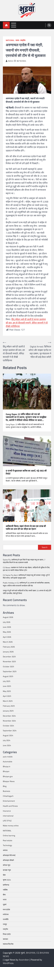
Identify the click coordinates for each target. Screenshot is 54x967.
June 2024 (7, 745)
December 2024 (9, 715)
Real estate (7, 840)
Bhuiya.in (6, 766)
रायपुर (5, 924)
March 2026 (8, 641)
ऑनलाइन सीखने (8, 860)
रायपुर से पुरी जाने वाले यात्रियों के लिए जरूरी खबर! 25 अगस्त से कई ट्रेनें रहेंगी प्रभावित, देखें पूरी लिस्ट (27, 592)
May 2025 (7, 691)
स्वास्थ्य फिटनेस (8, 943)
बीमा (4, 894)
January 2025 (8, 710)
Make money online (11, 825)
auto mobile (8, 756)
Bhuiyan (6, 771)
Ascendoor (24, 959)
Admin (10, 61)
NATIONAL (10, 40)
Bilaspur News (9, 781)
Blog (4, 786)
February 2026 (9, 646)
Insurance (7, 810)
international (8, 815)
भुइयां (4, 904)
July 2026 (6, 622)
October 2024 (8, 725)
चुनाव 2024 (7, 879)
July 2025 (6, 681)
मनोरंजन (5, 914)
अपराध (5, 850)
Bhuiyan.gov (8, 776)
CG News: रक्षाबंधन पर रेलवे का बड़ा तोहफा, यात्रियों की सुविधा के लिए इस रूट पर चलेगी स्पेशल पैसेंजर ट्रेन (26, 569)
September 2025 (9, 671)
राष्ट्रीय (22, 40)
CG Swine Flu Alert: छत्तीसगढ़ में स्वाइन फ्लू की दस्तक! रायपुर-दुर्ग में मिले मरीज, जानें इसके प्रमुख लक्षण (26, 576)
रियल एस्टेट (7, 934)
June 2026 (7, 627)
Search (44, 547)
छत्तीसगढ (6, 884)
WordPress (8, 963)
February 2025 (9, 705)
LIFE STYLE (7, 820)
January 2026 (8, 651)
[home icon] (6, 25)
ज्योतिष (5, 889)
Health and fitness (10, 805)
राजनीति (5, 919)
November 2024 (9, 720)
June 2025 (7, 686)
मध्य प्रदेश (6, 909)
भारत (17, 40)
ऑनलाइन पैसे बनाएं (9, 855)
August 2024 (8, 735)
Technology (7, 845)
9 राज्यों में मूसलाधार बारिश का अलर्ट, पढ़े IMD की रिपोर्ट (26, 472)
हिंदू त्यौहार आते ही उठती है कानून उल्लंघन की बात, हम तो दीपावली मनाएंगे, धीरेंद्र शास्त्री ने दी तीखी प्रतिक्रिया (27, 323)
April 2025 (7, 696)
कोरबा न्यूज (6, 865)
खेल (4, 874)
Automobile (7, 761)
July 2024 (6, 740)
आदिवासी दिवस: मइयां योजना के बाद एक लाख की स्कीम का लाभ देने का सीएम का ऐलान (26, 528)
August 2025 (8, 676)
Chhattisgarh (8, 796)
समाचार (5, 939)
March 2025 (8, 701)
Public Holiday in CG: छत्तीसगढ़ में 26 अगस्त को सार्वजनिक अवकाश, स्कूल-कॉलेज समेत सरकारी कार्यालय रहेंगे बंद (26, 584)
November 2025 (9, 661)
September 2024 (9, 730)
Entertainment (9, 800)
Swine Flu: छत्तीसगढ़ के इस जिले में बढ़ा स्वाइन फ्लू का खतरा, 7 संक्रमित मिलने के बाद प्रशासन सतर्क (24, 561)
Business (6, 791)
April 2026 (7, 636)
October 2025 (8, 666)
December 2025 (9, 656)
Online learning (9, 835)
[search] (49, 25)
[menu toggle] (13, 25)
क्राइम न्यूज (7, 870)
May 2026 (7, 631)
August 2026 (8, 617)
